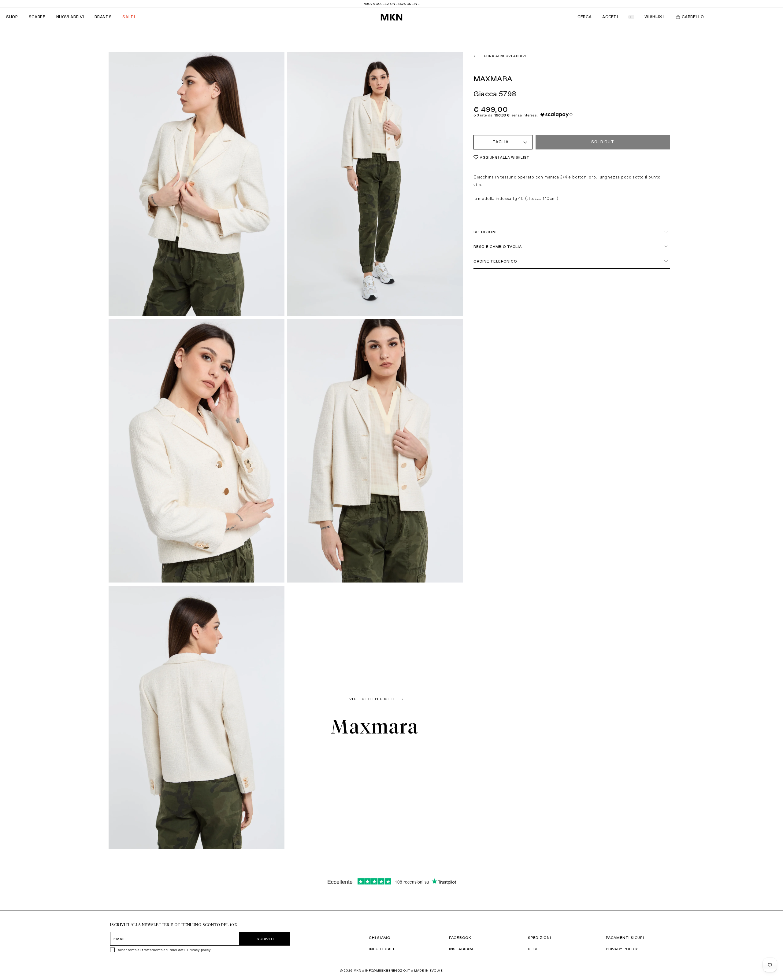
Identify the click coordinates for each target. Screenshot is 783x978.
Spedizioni (539, 937)
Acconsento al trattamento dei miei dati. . (165, 950)
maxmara (375, 726)
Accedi (610, 17)
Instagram (461, 949)
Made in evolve (428, 970)
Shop (12, 17)
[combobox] (503, 142)
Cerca (584, 17)
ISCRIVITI (265, 938)
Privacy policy (198, 950)
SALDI (128, 17)
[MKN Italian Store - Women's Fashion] (391, 17)
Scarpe (37, 17)
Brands (103, 17)
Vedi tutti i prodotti (372, 699)
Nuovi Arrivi (70, 17)
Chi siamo (379, 937)
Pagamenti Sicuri (625, 937)
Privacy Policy (622, 949)
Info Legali (381, 949)
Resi (532, 949)
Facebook (460, 937)
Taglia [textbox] (500, 142)
